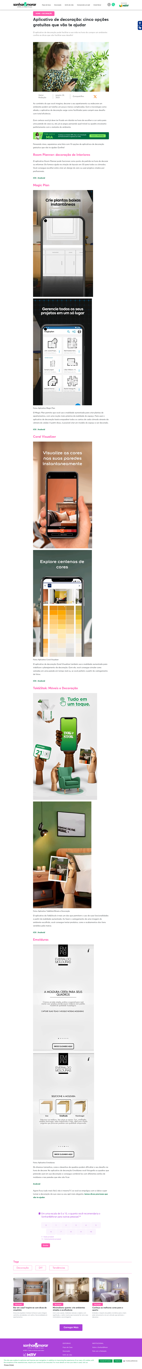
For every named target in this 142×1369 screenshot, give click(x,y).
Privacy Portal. (9, 1365)
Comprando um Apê (83, 5)
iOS (34, 178)
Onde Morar (97, 5)
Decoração (57, 5)
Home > (39, 13)
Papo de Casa (46, 5)
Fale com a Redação (99, 1351)
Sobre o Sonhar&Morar (100, 1347)
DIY (41, 1268)
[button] (130, 1361)
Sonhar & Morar (24, 3)
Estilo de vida (69, 5)
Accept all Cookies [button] (105, 1361)
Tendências (59, 1268)
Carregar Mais (71, 1327)
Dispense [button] (117, 1361)
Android (41, 178)
